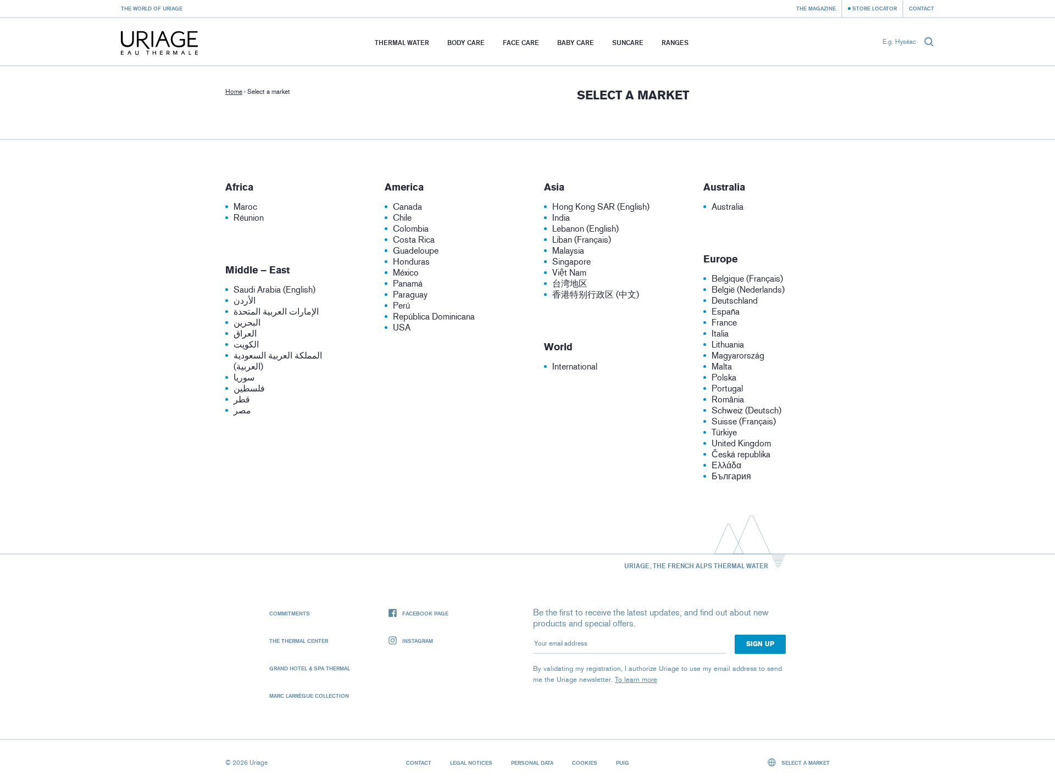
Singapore (571, 261)
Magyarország (738, 355)
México (406, 272)
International (574, 366)
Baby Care (575, 42)
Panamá (408, 283)
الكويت (246, 344)
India (561, 217)
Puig (622, 762)
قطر (242, 399)
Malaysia (568, 250)
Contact (921, 8)
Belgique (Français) (747, 278)
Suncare (627, 42)
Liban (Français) (581, 239)
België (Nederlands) (748, 289)
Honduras (411, 261)
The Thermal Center (298, 640)
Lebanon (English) (585, 228)
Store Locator (874, 8)
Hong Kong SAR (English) (600, 206)
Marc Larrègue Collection (309, 695)
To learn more (636, 679)
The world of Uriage (151, 8)
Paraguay (410, 294)
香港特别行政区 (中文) (595, 294)
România (728, 399)
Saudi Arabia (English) (274, 289)
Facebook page (425, 613)
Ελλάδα (726, 465)
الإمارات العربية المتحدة (276, 311)
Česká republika (741, 454)
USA (401, 327)
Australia (727, 206)
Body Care (466, 42)
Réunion (249, 217)
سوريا (244, 377)
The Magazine (816, 8)
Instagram (417, 640)
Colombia (411, 228)
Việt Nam (569, 272)
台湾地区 (569, 283)
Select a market (805, 762)
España (726, 311)
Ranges (675, 42)
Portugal (727, 388)
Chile (402, 217)
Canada (407, 206)
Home (233, 92)
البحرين (247, 322)
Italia (720, 333)
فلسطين (249, 388)
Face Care (521, 42)
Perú (401, 305)
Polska (724, 377)
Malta (722, 366)
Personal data (532, 762)
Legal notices (471, 762)
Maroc (245, 206)
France (724, 322)
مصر (242, 410)
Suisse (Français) (744, 421)
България (731, 476)
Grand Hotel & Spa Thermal (309, 668)
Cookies (584, 762)
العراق (245, 333)
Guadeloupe (415, 250)
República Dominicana (434, 316)
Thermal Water (402, 42)
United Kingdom (741, 443)
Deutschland (735, 300)
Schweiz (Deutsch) (746, 410)
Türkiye (724, 432)
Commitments (289, 613)
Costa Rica (414, 239)
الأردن (245, 300)
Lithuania (728, 344)
